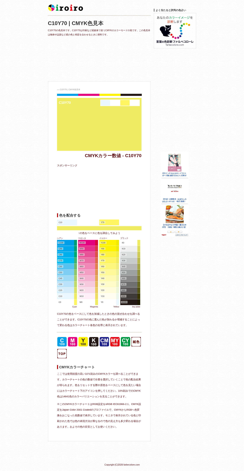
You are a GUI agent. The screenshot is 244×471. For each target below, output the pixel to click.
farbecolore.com (132, 465)
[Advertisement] (99, 58)
